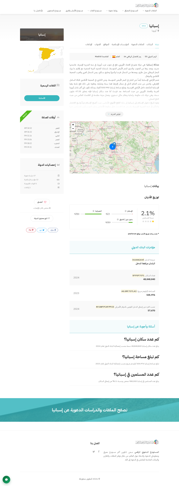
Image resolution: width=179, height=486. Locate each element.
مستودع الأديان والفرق (74, 10)
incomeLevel (138, 259)
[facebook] (98, 451)
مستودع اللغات (96, 10)
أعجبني (40, 202)
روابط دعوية (113, 10)
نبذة (157, 44)
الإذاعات (88, 44)
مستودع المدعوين (54, 10)
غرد (40, 230)
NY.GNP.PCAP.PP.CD (105, 306)
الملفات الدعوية (151, 10)
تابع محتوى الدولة (41, 218)
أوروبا (154, 30)
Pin (30, 230)
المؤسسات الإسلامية (120, 44)
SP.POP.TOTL (138, 275)
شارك (52, 230)
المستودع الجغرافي (131, 10)
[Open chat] (6, 479)
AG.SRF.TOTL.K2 (129, 291)
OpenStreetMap (153, 172)
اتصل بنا (37, 10)
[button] (114, 144)
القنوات (98, 44)
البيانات (150, 44)
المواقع (106, 44)
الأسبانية (42, 98)
